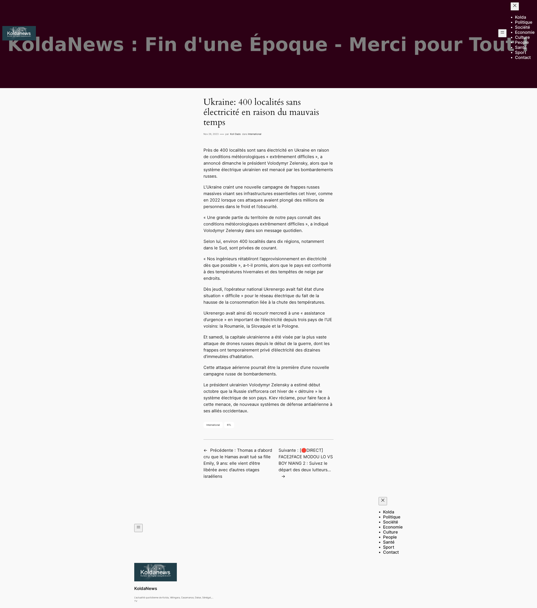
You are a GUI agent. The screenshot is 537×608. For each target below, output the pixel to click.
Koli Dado (235, 134)
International (254, 134)
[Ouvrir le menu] (502, 33)
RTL (229, 424)
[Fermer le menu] (515, 6)
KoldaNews (145, 588)
